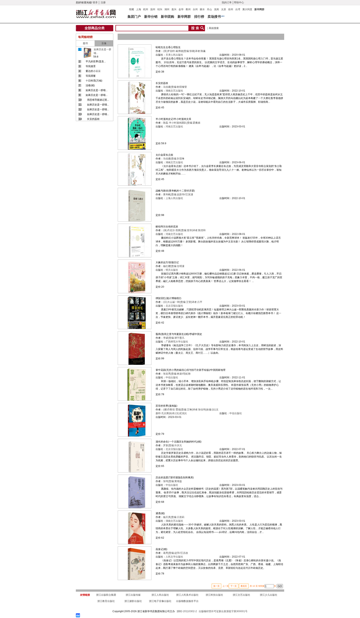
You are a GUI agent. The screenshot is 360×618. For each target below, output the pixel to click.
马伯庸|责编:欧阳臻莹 (175, 86)
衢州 (188, 9)
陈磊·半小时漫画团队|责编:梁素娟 (181, 122)
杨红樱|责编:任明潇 (173, 266)
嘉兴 (173, 9)
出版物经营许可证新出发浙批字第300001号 (223, 611)
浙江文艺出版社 (241, 594)
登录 (95, 2)
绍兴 (159, 9)
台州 (195, 9)
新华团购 (167, 16)
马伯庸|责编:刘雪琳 (173, 158)
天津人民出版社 (174, 54)
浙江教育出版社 (106, 601)
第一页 (216, 586)
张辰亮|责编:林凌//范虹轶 (177, 373)
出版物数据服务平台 (187, 601)
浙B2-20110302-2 (187, 611)
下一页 (233, 586)
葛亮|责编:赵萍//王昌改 (175, 553)
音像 (103, 43)
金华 (181, 9)
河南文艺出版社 (174, 126)
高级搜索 (214, 28)
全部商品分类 (95, 28)
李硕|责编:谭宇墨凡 (173, 337)
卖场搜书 (214, 16)
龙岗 (216, 9)
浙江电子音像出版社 (160, 601)
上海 (138, 9)
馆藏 (131, 9)
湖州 (166, 9)
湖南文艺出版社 (174, 90)
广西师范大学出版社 (177, 341)
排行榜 (199, 16)
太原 (223, 9)
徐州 (230, 9)
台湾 (237, 9)
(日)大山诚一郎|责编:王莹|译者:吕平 (182, 302)
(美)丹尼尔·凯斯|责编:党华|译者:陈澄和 (184, 230)
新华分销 (151, 16)
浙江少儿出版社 (268, 594)
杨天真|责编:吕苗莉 (173, 517)
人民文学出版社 (174, 556)
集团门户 (134, 16)
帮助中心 (239, 2)
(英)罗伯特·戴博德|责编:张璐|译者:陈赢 (184, 51)
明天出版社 (172, 269)
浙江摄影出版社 (133, 601)
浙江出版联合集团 (106, 594)
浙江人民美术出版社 (187, 594)
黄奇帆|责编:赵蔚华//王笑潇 (178, 194)
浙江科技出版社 (214, 594)
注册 (103, 2)
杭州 (145, 9)
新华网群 (259, 9)
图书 (85, 43)
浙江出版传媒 (133, 594)
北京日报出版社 (174, 305)
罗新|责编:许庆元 (172, 445)
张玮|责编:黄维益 (172, 481)
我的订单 (227, 2)
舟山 (209, 9)
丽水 (202, 9)
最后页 (244, 586)
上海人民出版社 (174, 198)
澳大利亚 (247, 9)
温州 (152, 9)
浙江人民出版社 (160, 594)
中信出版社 (172, 377)
